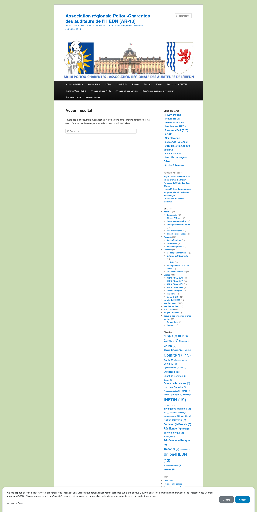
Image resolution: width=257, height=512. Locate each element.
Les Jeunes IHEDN (175, 126)
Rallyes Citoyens (171, 312)
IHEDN (108, 84)
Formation (180, 387)
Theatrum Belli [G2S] (176, 130)
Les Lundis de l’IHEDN (177, 84)
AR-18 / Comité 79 (175, 284)
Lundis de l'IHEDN (172, 300)
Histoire (187, 394)
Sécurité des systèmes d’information (158, 90)
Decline (226, 499)
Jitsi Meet (175, 412)
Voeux (169, 469)
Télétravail (185, 449)
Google (177, 394)
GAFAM (168, 394)
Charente (184, 341)
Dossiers (148, 84)
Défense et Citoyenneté (177, 255)
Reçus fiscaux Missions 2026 (177, 176)
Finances (168, 387)
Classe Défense (174, 218)
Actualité (168, 236)
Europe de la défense (177, 383)
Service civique (174, 432)
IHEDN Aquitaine (174, 122)
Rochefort (171, 424)
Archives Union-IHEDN (76, 90)
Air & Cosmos (173, 153)
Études (159, 84)
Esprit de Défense (175, 376)
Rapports (171, 293)
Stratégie (169, 436)
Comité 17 (177, 355)
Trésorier (171, 449)
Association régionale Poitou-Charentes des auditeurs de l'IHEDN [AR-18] (107, 18)
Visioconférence (172, 465)
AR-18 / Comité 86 (175, 287)
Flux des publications (174, 483)
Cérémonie (172, 214)
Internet (170, 325)
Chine (170, 345)
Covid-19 (170, 363)
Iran (166, 412)
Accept (242, 499)
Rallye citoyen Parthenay (175, 179)
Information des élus (176, 221)
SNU (172, 262)
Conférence (172, 243)
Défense (172, 371)
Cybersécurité (171, 367)
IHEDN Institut (173, 114)
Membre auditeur (171, 306)
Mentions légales (93, 97)
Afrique (170, 336)
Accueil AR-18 (94, 84)
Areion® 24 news (174, 165)
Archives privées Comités (127, 90)
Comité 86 (181, 360)
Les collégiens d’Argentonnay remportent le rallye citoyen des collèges (177, 192)
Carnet (171, 340)
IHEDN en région (174, 290)
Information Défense (176, 271)
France (185, 390)
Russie (184, 424)
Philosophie (184, 416)
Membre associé (171, 303)
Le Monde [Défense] (176, 142)
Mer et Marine (172, 138)
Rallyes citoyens (174, 230)
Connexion (169, 480)
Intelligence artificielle (177, 408)
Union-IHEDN (121, 84)
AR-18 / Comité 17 (175, 281)
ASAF (168, 134)
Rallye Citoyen (175, 420)
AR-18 (183, 336)
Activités (135, 84)
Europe (168, 380)
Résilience (172, 428)
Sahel (185, 428)
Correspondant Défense (178, 252)
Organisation (170, 416)
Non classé (169, 309)
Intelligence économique (178, 224)
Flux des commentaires (174, 486)
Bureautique (172, 322)
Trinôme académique (176, 233)
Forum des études (172, 391)
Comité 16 (186, 350)
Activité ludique (174, 240)
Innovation (169, 405)
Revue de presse (73, 97)
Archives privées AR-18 (101, 90)
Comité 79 (170, 360)
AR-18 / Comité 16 (175, 277)
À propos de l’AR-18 (74, 84)
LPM (183, 412)
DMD (183, 368)
